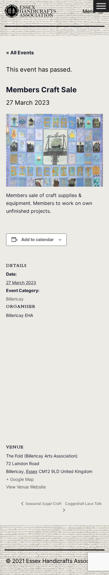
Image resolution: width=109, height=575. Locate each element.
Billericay (15, 298)
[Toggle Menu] (101, 6)
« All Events (20, 52)
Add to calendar (37, 239)
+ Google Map (20, 479)
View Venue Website (26, 486)
